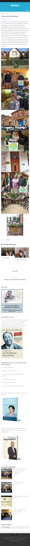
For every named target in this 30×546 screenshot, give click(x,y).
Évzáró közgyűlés (5, 258)
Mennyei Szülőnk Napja (20, 259)
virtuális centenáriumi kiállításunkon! (14, 327)
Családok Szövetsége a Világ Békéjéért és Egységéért (12, 375)
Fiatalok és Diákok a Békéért (9, 382)
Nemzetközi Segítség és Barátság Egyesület (13, 386)
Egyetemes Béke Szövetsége (9, 370)
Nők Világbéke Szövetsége (9, 379)
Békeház (15, 5)
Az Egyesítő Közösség (7, 367)
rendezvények (5, 13)
